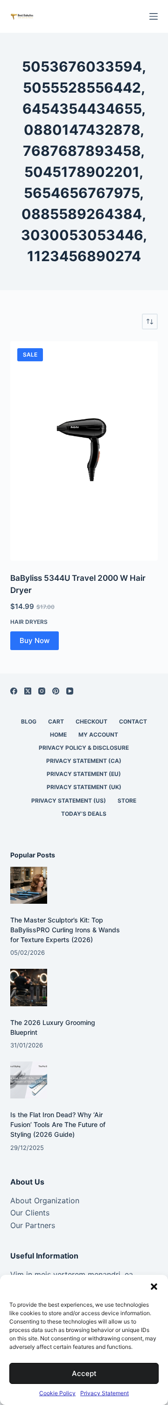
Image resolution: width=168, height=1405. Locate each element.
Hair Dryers (29, 621)
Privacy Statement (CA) (83, 760)
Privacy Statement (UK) (84, 786)
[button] (154, 1286)
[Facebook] (13, 691)
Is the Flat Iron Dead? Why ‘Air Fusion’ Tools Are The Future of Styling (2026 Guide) (57, 1124)
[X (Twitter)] (27, 691)
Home (58, 734)
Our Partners (32, 1225)
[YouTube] (69, 691)
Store (127, 800)
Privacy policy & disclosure (84, 747)
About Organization (44, 1200)
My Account (98, 734)
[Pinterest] (55, 691)
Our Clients (29, 1212)
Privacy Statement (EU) (84, 773)
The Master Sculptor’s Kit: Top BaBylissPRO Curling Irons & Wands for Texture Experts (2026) (65, 930)
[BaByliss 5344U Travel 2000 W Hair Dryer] (84, 451)
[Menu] (153, 16)
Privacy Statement (104, 1393)
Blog (28, 721)
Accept (84, 1373)
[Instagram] (41, 691)
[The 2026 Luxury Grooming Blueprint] (28, 987)
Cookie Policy (57, 1393)
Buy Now (34, 640)
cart (56, 721)
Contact (133, 721)
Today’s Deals (83, 813)
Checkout (91, 721)
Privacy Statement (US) (68, 800)
